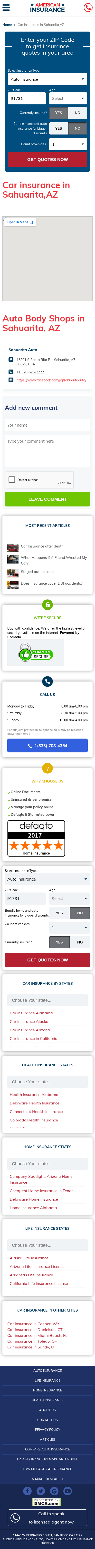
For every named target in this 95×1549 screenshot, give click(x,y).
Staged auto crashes (38, 571)
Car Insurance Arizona (30, 1029)
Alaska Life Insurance (29, 1257)
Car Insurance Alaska (29, 1021)
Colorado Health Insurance (34, 1120)
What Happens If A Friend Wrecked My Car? (54, 560)
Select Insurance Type (23, 70)
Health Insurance (48, 1400)
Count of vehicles (33, 144)
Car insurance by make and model (47, 1459)
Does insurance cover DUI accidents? (52, 583)
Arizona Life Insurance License (37, 1266)
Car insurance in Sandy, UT (31, 1347)
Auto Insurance (47, 1370)
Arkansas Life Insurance (31, 1274)
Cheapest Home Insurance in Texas (42, 1190)
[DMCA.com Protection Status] (48, 1502)
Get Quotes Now (47, 159)
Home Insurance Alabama (33, 1207)
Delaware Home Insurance (34, 1199)
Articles (47, 1439)
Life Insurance (47, 1380)
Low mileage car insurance (47, 1469)
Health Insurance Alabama (34, 1094)
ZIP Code (14, 90)
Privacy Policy (47, 1429)
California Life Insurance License (39, 1283)
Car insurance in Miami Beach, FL (37, 1335)
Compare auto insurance (47, 1449)
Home (7, 25)
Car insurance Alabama (31, 1012)
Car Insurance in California (33, 1038)
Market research (47, 1479)
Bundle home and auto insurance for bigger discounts (30, 128)
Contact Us (47, 1420)
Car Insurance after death (42, 546)
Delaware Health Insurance (34, 1103)
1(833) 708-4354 (51, 745)
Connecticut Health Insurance (36, 1111)
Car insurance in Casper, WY (33, 1323)
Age (52, 90)
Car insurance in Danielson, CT (35, 1329)
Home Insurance (47, 1390)
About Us (47, 1410)
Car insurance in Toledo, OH (32, 1341)
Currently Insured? (33, 113)
